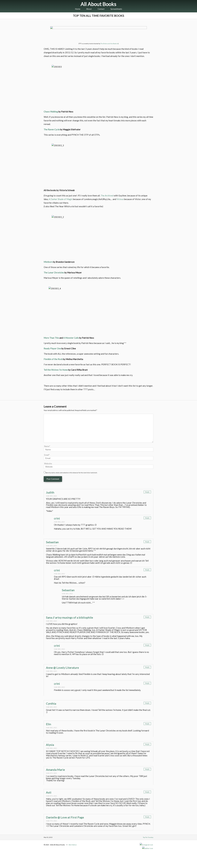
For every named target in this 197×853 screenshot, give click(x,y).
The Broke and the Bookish (109, 43)
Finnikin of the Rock (53, 359)
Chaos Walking (51, 111)
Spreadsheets (116, 9)
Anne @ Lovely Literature (62, 667)
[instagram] (146, 845)
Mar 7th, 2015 (51, 821)
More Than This (51, 337)
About (89, 9)
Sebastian (52, 542)
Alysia (50, 744)
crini (57, 518)
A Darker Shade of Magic (61, 199)
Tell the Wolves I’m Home (56, 369)
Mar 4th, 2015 (51, 773)
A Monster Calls (71, 337)
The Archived (107, 195)
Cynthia (51, 703)
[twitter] (147, 848)
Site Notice (73, 845)
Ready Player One (52, 348)
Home (77, 9)
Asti (48, 792)
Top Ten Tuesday (148, 837)
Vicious (120, 199)
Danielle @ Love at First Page (65, 817)
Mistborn (48, 262)
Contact (101, 9)
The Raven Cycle (52, 129)
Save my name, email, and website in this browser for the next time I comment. (71, 472)
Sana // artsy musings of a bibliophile (69, 617)
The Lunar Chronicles (54, 272)
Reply (147, 492)
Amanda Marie (55, 769)
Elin (48, 724)
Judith (50, 492)
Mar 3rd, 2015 (51, 496)
